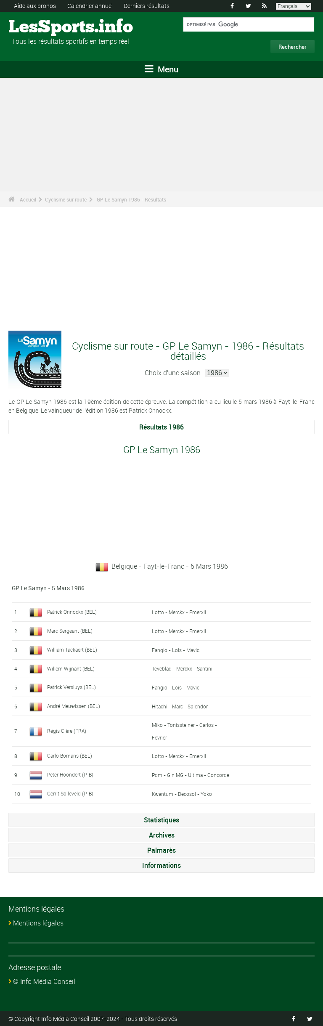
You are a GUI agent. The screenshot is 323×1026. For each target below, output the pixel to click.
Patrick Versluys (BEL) (71, 687)
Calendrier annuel (90, 6)
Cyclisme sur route (66, 199)
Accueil (28, 199)
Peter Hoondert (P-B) (70, 774)
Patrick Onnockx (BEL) (72, 611)
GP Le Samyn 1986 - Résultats (131, 199)
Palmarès (161, 850)
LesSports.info (40, 27)
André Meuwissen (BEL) (73, 706)
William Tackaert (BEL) (72, 649)
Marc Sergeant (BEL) (70, 630)
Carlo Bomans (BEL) (69, 755)
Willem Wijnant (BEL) (71, 668)
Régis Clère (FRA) (66, 730)
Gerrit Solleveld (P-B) (70, 793)
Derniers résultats (146, 6)
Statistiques (161, 820)
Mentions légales (38, 923)
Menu (167, 69)
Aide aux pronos (35, 6)
